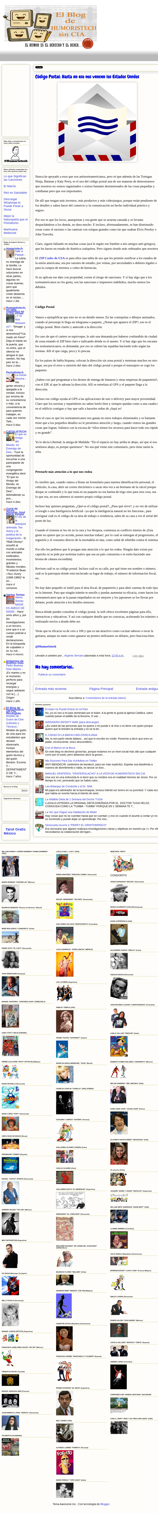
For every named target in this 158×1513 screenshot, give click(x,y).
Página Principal (101, 689)
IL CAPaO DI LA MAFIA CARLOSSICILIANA (71, 734)
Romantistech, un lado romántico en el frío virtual (16, 310)
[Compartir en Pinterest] (142, 656)
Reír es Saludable (15, 192)
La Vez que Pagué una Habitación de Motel (71, 812)
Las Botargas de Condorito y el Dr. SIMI (68, 786)
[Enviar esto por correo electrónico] (134, 656)
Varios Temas (15, 594)
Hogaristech (14, 248)
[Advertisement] (60, 55)
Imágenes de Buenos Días (15, 661)
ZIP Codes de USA (52, 258)
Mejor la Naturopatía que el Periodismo (16, 219)
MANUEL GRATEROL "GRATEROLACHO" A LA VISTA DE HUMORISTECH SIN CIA (95, 773)
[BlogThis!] (136, 656)
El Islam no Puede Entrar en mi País (66, 709)
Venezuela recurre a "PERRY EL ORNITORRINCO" (76, 825)
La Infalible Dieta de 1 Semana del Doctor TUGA (74, 799)
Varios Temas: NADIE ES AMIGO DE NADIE (15, 604)
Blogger (105, 1504)
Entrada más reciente (51, 689)
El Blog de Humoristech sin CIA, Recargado (15, 710)
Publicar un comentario (52, 674)
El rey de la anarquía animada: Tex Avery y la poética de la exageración (16, 527)
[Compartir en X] (138, 656)
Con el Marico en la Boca (60, 747)
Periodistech (14, 372)
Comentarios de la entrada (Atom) (106, 697)
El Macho (10, 186)
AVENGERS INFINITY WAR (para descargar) (72, 722)
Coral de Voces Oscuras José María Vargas (15, 511)
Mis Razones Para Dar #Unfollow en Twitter (71, 760)
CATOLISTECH (16, 431)
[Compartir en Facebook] (140, 656)
